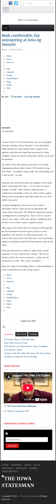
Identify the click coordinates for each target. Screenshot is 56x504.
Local (37, 465)
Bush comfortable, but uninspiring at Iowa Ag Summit (21, 40)
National (16, 465)
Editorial (7, 468)
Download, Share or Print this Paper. (19, 339)
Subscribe (12, 446)
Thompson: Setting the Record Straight (20, 357)
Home (5, 465)
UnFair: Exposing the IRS (18, 411)
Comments (33, 334)
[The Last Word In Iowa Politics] (28, 20)
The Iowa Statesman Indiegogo (21, 406)
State (27, 465)
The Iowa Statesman (29, 496)
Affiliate (21, 468)
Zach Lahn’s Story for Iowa (16, 343)
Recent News (8, 334)
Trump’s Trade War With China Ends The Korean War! (27, 353)
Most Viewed (21, 334)
